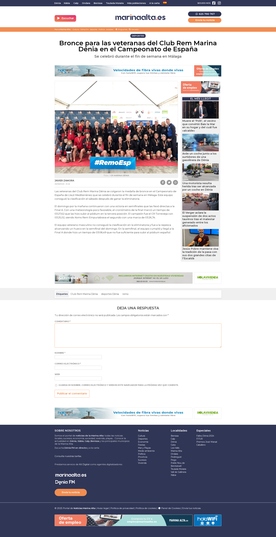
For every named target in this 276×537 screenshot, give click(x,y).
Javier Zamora (64, 180)
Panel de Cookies (170, 508)
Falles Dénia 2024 (205, 436)
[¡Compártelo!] (162, 182)
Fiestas (141, 445)
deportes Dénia (110, 294)
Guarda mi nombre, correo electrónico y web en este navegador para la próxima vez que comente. (119, 385)
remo (125, 294)
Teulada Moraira (178, 469)
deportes (93, 29)
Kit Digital (84, 464)
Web (57, 374)
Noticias (143, 430)
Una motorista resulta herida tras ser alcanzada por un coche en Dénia (199, 186)
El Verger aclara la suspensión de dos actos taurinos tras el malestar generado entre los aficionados (199, 219)
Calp (173, 439)
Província (142, 457)
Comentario (62, 321)
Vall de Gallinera (178, 472)
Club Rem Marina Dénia (84, 294)
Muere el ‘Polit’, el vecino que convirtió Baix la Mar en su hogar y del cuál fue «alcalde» (199, 125)
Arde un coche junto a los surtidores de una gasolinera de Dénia (199, 157)
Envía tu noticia (205, 20)
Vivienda (142, 463)
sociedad (109, 29)
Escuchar (67, 18)
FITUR (199, 439)
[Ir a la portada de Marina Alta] (140, 17)
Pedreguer (176, 457)
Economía (143, 442)
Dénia (174, 442)
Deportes (142, 439)
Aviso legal (103, 508)
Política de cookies (146, 508)
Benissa (175, 436)
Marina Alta (176, 451)
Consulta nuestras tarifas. (68, 456)
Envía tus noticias (191, 508)
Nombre (60, 353)
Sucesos (142, 460)
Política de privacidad (122, 508)
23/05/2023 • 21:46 (62, 184)
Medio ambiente (146, 451)
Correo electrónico (68, 364)
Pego (173, 460)
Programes (122, 29)
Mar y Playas (144, 448)
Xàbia (173, 475)
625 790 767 (206, 14)
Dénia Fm (84, 29)
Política (102, 29)
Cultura (76, 29)
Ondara (174, 454)
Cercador (135, 29)
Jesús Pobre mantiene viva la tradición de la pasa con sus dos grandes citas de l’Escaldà (200, 253)
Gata (173, 445)
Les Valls (175, 448)
